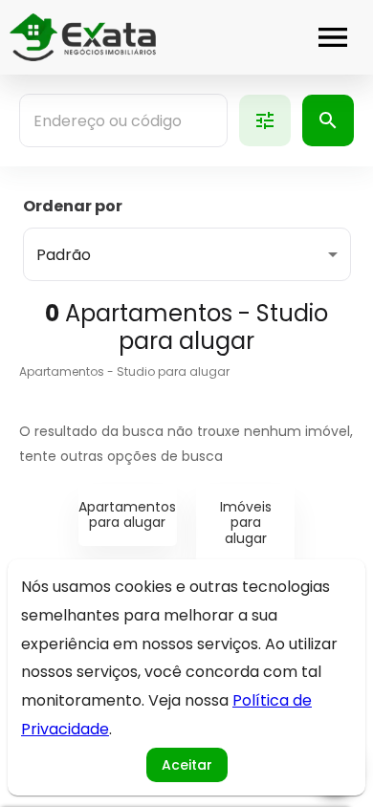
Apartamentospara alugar (127, 515)
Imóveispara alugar (246, 523)
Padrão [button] (63, 255)
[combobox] (123, 120)
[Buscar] (328, 120)
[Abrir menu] (332, 37)
